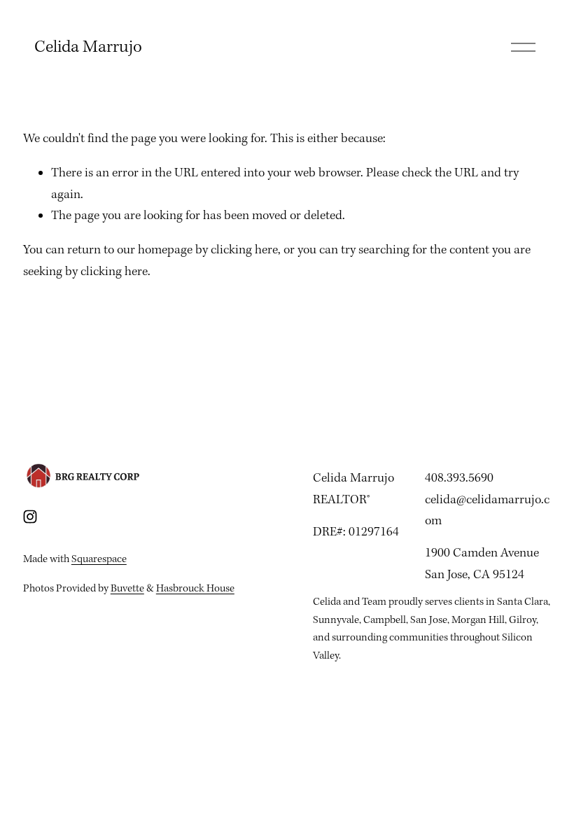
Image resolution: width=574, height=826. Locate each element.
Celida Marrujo (88, 47)
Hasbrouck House (195, 588)
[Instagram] (30, 517)
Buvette (127, 588)
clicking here (244, 250)
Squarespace (99, 559)
